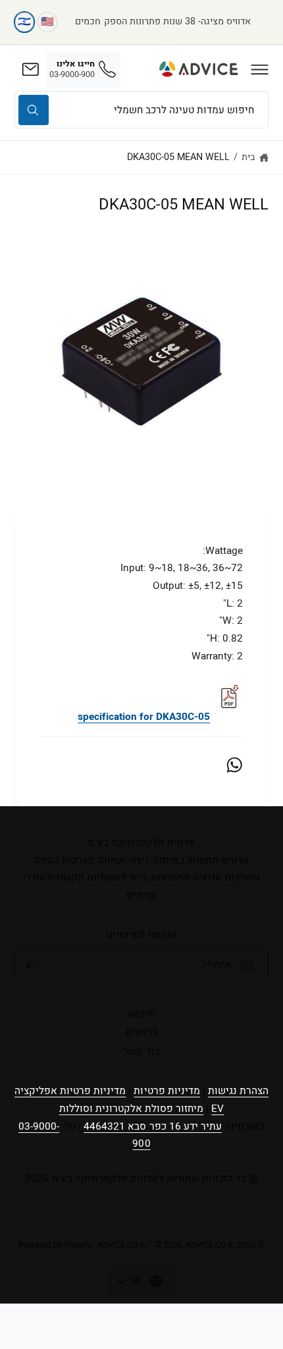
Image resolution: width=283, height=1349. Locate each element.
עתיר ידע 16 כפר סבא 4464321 (152, 1126)
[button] (260, 69)
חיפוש (141, 1013)
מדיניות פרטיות (166, 1091)
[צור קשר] (30, 69)
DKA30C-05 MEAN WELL (178, 157)
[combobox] (141, 109)
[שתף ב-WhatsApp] (234, 764)
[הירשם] (31, 966)
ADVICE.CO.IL (121, 1245)
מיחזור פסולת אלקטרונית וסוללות (131, 1108)
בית (248, 157)
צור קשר (141, 1051)
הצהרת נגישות (238, 1091)
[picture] (228, 716)
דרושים (141, 1032)
